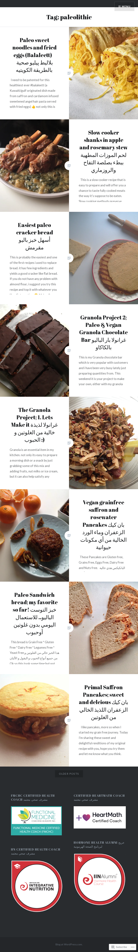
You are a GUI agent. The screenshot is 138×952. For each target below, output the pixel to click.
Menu (126, 6)
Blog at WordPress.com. (69, 944)
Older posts (69, 773)
